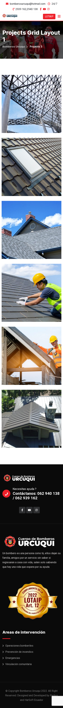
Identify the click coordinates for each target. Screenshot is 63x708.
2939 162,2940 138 (27, 9)
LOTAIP (49, 16)
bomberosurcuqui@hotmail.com (27, 3)
